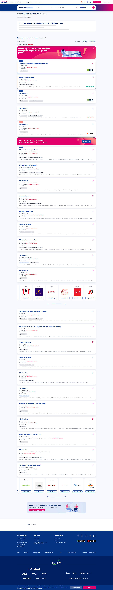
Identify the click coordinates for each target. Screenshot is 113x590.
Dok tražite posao (21, 544)
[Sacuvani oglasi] (87, 2)
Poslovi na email (21, 540)
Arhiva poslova (20, 546)
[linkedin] (94, 536)
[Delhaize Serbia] (39, 486)
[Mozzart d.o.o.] (26, 292)
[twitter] (90, 536)
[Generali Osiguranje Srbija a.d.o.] (52, 292)
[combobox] (26, 7)
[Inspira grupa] (26, 486)
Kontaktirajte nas (48, 552)
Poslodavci (18, 2)
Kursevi (40, 2)
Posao (28, 524)
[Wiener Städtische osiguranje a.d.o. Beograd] (91, 292)
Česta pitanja (36, 552)
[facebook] (78, 536)
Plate (35, 2)
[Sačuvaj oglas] (93, 63)
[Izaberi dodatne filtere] (90, 8)
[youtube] (86, 536)
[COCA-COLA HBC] (39, 292)
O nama (26, 552)
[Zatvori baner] (94, 48)
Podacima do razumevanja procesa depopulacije (40, 543)
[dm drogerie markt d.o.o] (78, 486)
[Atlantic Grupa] (65, 292)
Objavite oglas (58, 538)
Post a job (57, 540)
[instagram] (82, 536)
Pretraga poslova (21, 538)
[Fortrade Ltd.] (65, 486)
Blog (18, 552)
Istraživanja (36, 540)
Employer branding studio (60, 542)
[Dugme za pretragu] (93, 7)
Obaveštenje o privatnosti (89, 552)
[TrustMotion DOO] (91, 486)
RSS (60, 552)
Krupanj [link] (34, 524)
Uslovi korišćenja (72, 552)
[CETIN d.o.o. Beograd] (52, 486)
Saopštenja (36, 538)
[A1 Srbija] (78, 292)
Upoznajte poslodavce (22, 542)
